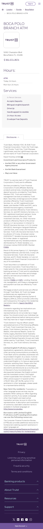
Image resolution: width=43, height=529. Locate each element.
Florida (19, 10)
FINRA (6, 247)
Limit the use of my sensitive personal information (21, 459)
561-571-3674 (12, 60)
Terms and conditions (21, 471)
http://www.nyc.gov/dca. (13, 409)
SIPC (21, 280)
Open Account (20, 526)
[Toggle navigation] (39, 3)
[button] (21, 481)
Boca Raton (29, 10)
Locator (9, 10)
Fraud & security (22, 466)
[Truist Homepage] (7, 4)
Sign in (32, 4)
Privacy (21, 452)
